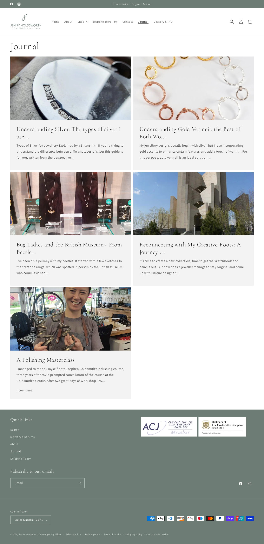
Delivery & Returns (22, 437)
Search (14, 429)
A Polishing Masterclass (45, 359)
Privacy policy (73, 534)
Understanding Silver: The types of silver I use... (68, 132)
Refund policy (92, 534)
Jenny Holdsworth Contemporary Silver (40, 534)
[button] (82, 21)
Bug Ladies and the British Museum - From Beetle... (69, 248)
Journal (15, 451)
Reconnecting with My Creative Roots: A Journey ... (190, 248)
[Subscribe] (79, 483)
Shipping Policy (20, 458)
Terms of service (112, 534)
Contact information (157, 534)
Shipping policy (133, 534)
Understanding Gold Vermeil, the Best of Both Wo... (189, 132)
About (14, 444)
